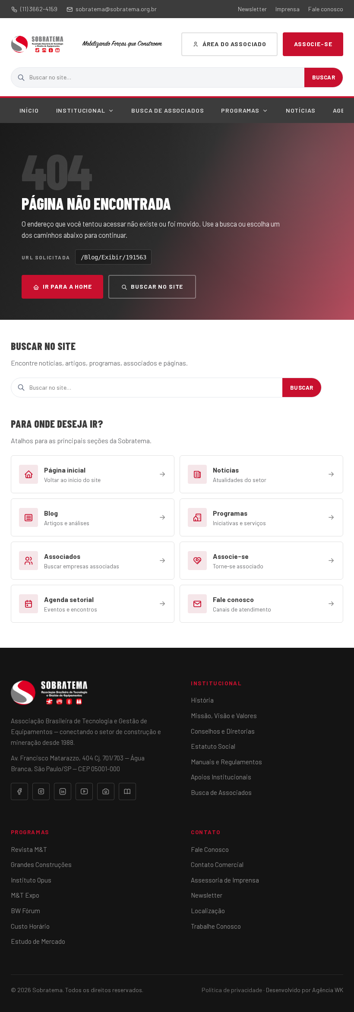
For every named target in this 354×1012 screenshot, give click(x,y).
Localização (208, 910)
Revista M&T (29, 849)
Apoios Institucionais (221, 777)
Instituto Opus (31, 880)
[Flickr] (105, 791)
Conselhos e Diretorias (223, 731)
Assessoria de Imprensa (225, 880)
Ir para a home (67, 286)
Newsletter (252, 9)
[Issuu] (127, 791)
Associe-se (313, 43)
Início (29, 110)
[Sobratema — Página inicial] (37, 44)
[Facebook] (19, 791)
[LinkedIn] (62, 791)
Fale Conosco (210, 849)
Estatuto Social (213, 746)
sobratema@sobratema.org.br (116, 9)
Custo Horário (30, 926)
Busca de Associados (167, 110)
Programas (240, 110)
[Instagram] (41, 791)
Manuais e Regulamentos (226, 762)
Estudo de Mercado (38, 941)
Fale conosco (325, 9)
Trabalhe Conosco (216, 926)
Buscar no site (157, 286)
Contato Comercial (217, 864)
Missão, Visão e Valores (224, 715)
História (202, 700)
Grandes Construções (41, 864)
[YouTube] (84, 791)
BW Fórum (25, 910)
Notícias (301, 110)
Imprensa (287, 9)
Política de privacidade (232, 989)
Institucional (80, 110)
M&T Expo (25, 895)
